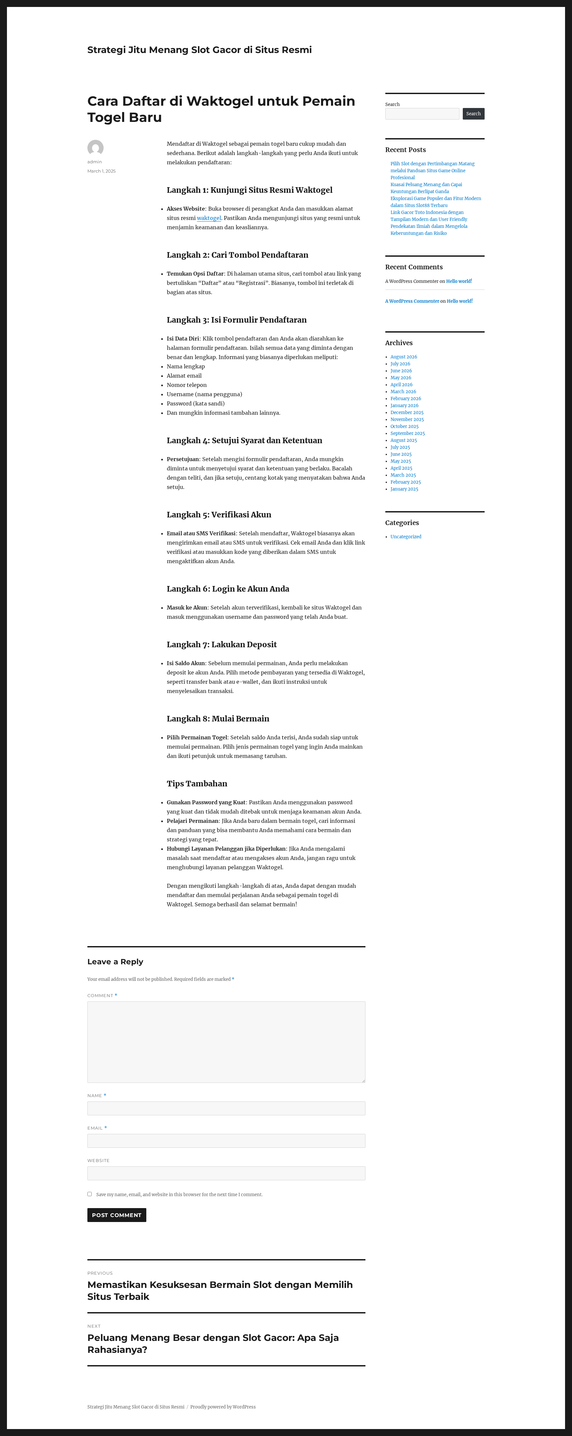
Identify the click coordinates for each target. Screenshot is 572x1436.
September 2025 (408, 433)
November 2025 (407, 419)
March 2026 (403, 392)
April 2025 (401, 468)
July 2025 (400, 447)
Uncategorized (406, 537)
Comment (102, 995)
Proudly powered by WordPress (223, 1407)
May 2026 (401, 378)
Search (392, 104)
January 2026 (405, 405)
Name (97, 1095)
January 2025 (404, 489)
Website (98, 1160)
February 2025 (406, 482)
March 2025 (403, 475)
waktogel (209, 218)
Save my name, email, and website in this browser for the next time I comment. (179, 1194)
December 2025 (407, 412)
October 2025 (405, 426)
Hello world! (459, 281)
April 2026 (402, 385)
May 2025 (401, 461)
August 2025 (404, 440)
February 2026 (406, 398)
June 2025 (401, 454)
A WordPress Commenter (412, 301)
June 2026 (401, 371)
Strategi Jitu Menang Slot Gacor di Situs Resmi (199, 49)
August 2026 (404, 357)
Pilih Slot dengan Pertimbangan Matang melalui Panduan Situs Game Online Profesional (433, 171)
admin (94, 161)
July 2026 (400, 364)
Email (97, 1128)
